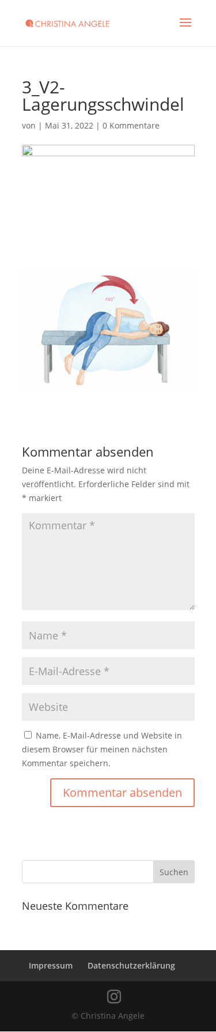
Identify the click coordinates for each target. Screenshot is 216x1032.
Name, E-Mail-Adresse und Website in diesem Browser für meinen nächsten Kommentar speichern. (102, 749)
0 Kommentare (131, 125)
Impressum (51, 965)
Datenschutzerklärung (131, 965)
